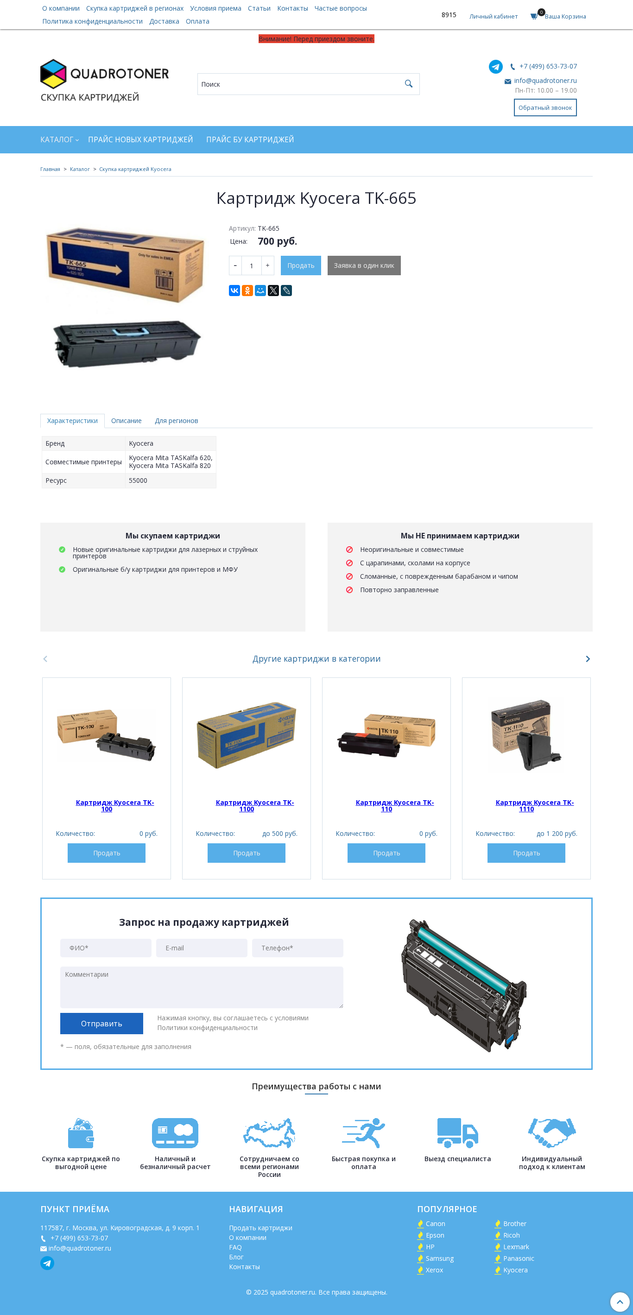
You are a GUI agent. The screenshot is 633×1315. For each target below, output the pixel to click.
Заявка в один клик (364, 265)
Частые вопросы (341, 8)
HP (430, 1246)
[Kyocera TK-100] (107, 735)
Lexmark (516, 1246)
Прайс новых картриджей (140, 140)
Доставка (164, 21)
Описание (126, 420)
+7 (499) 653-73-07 (547, 66)
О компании (61, 8)
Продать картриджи (260, 1227)
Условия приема (215, 8)
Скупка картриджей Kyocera (135, 168)
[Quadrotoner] (104, 78)
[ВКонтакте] (234, 290)
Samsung (440, 1258)
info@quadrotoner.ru (545, 80)
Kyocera (515, 1269)
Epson (435, 1235)
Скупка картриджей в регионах (135, 8)
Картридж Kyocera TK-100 (115, 805)
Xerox (434, 1269)
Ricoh (511, 1235)
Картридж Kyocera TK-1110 (535, 805)
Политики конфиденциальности (207, 1027)
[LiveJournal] (286, 290)
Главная (50, 168)
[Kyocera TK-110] (386, 735)
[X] (273, 290)
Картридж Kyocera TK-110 (395, 805)
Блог (236, 1256)
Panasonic (518, 1258)
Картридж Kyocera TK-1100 (255, 805)
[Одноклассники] (247, 290)
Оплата (197, 21)
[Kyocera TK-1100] (247, 735)
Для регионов (176, 420)
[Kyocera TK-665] (128, 306)
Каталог (56, 140)
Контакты (292, 8)
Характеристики (72, 420)
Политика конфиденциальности (92, 21)
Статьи (259, 8)
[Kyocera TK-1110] (526, 735)
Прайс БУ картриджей (250, 140)
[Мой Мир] (260, 290)
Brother (514, 1223)
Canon (435, 1223)
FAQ (235, 1247)
